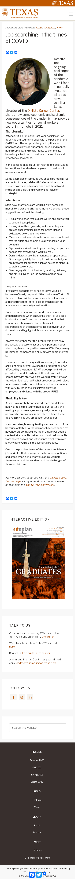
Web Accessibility (61, 868)
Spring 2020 (37, 782)
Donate (37, 832)
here (12, 646)
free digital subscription (36, 653)
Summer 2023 (37, 760)
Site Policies (45, 868)
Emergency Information (26, 868)
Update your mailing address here (36, 662)
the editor (48, 636)
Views (59, 27)
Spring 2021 (49, 27)
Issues (39, 27)
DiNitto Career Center (43, 110)
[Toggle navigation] (71, 14)
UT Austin (37, 850)
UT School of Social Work (37, 858)
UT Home (8, 868)
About (37, 825)
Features (37, 800)
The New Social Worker (40, 485)
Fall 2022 (37, 767)
